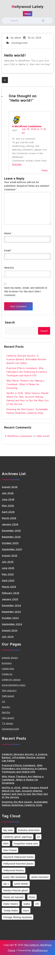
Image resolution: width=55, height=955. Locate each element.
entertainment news (13, 685)
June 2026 (8, 499)
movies (6, 706)
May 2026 (8, 505)
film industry (9, 690)
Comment (10, 189)
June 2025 (8, 568)
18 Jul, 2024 (34, 37)
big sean (8, 830)
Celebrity (7, 674)
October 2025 (10, 543)
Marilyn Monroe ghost (15, 890)
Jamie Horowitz (40, 877)
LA (3, 701)
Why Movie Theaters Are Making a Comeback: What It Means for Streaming (25, 384)
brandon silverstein (29, 830)
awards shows (10, 657)
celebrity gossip (11, 679)
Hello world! (43, 436)
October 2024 (10, 617)
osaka (26, 903)
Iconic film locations (14, 877)
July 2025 (8, 561)
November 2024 (11, 611)
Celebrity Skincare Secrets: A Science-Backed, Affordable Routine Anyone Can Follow (26, 359)
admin (18, 37)
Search (10, 322)
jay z (6, 883)
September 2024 (12, 624)
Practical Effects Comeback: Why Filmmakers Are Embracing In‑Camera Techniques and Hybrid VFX (26, 372)
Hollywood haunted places (18, 863)
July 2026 (8, 493)
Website (9, 267)
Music (32, 897)
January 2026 (10, 524)
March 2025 (9, 586)
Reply (45, 170)
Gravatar (17, 164)
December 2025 (11, 530)
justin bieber (21, 883)
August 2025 (9, 555)
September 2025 (12, 549)
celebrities (8, 668)
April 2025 (8, 580)
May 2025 (8, 574)
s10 (37, 903)
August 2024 (10, 630)
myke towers (10, 903)
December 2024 (11, 605)
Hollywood (8, 695)
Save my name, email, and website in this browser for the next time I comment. (25, 291)
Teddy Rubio (10, 910)
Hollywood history (13, 870)
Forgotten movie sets (26, 843)
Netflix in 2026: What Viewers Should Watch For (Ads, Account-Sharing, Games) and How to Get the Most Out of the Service (25, 792)
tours (26, 910)
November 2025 (11, 536)
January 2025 (10, 599)
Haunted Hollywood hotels (18, 856)
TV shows (7, 723)
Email (8, 250)
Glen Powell (10, 850)
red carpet (8, 717)
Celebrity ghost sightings (17, 836)
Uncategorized (19, 42)
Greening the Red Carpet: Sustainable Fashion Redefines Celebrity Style (25, 803)
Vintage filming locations (17, 917)
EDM (5, 843)
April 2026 (8, 511)
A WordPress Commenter (27, 126)
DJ (38, 836)
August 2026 (10, 486)
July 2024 (8, 636)
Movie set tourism (13, 897)
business (7, 663)
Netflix (6, 712)
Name (8, 233)
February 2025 (10, 592)
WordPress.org (40, 950)
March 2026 (9, 518)
